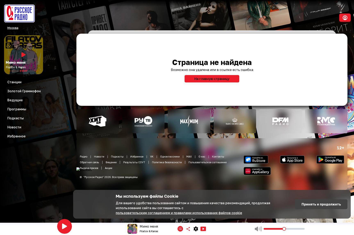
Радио (83, 156)
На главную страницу (211, 79)
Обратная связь (89, 162)
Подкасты (117, 156)
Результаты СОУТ (134, 162)
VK (151, 156)
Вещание (111, 162)
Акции (108, 168)
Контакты (218, 156)
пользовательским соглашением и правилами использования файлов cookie (179, 213)
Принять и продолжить (321, 204)
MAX (189, 156)
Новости (99, 156)
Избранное (136, 156)
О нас (202, 156)
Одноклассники (170, 156)
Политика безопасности (167, 162)
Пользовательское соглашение (207, 162)
